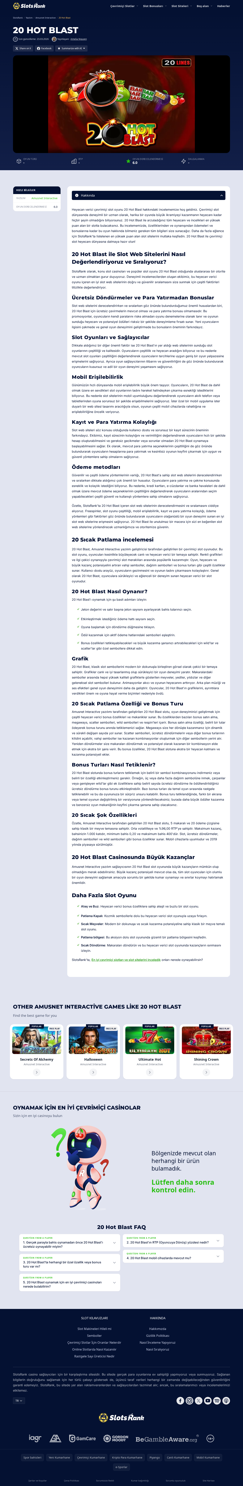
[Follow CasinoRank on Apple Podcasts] (226, 1401)
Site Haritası (209, 1480)
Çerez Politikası (71, 1480)
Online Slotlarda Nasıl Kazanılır (94, 1349)
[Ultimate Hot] (150, 1051)
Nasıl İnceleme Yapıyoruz (158, 1342)
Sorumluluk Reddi (105, 1480)
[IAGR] (35, 1438)
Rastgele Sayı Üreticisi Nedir (94, 1356)
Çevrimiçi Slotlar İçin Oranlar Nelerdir (94, 1342)
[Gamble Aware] (167, 1438)
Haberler (223, 6)
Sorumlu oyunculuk (175, 1480)
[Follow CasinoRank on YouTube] (208, 1401)
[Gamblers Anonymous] (55, 1438)
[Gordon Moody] (115, 1438)
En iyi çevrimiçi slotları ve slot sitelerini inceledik (126, 960)
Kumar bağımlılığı (140, 1480)
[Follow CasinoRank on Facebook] (180, 1401)
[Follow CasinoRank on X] (198, 1401)
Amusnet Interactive (45, 198)
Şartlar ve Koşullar (37, 1480)
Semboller (94, 1336)
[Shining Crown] (206, 1051)
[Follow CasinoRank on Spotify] (217, 1401)
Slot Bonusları (153, 6)
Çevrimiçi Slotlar (122, 6)
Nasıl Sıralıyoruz (157, 1349)
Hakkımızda (157, 1329)
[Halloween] (93, 1051)
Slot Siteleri (180, 6)
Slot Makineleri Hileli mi (94, 1329)
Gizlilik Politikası (157, 1336)
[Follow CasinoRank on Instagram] (189, 1401)
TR (17, 1400)
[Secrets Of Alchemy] (36, 1051)
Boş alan (203, 6)
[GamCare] (82, 1438)
